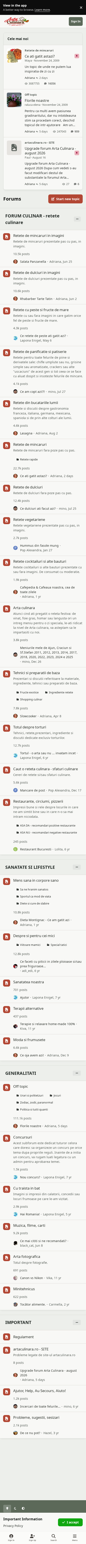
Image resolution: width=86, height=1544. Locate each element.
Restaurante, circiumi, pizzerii (38, 801)
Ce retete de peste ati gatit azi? (43, 336)
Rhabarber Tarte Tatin (36, 299)
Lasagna (26, 433)
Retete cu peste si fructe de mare (41, 309)
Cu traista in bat (26, 1188)
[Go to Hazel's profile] (15, 1433)
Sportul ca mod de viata (35, 896)
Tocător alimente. (33, 1304)
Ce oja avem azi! (32, 1055)
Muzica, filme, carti (29, 1225)
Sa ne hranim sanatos (34, 889)
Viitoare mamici (30, 945)
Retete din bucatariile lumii (35, 402)
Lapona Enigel (30, 340)
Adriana (30, 78)
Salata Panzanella (33, 261)
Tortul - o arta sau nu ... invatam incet (48, 753)
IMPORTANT (18, 1322)
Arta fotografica (26, 1256)
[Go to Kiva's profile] (15, 1026)
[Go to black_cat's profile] (15, 1243)
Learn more (8, 7)
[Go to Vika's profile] (15, 1278)
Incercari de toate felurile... (40, 1406)
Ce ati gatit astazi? (40, 56)
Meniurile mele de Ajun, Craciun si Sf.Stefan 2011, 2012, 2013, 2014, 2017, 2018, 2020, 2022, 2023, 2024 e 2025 (48, 652)
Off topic (31, 95)
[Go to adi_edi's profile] (15, 966)
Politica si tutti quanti (34, 1109)
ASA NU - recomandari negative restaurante (48, 832)
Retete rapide (29, 459)
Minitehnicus (24, 1288)
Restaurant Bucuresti (35, 849)
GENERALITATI (20, 1073)
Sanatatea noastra (28, 981)
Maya (28, 60)
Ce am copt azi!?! (32, 392)
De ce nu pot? (30, 1433)
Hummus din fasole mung (39, 545)
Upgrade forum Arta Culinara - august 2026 (50, 150)
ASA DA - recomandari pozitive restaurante (47, 825)
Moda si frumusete (29, 1039)
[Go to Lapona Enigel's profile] (15, 338)
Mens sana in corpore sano (36, 880)
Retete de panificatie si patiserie (39, 351)
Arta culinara (24, 607)
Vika (49, 1278)
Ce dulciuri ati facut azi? (38, 508)
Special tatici (59, 945)
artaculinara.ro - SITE (39, 143)
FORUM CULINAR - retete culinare (32, 219)
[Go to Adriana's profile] (15, 261)
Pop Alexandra (30, 550)
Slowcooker (28, 716)
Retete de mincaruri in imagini (38, 235)
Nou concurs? (30, 1177)
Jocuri (57, 1095)
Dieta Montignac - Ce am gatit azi (44, 920)
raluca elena (32, 105)
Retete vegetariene (29, 519)
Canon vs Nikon (31, 1278)
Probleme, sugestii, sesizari (36, 1417)
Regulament (23, 1336)
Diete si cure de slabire (34, 903)
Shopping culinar (31, 699)
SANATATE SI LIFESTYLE (30, 867)
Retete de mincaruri (39, 50)
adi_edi (27, 971)
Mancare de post (32, 790)
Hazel (47, 1433)
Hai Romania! (30, 1214)
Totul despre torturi (29, 727)
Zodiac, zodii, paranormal (36, 1102)
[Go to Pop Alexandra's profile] (15, 548)
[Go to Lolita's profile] (15, 849)
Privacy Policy (13, 1526)
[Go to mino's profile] (15, 391)
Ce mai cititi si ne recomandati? (43, 1241)
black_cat (27, 1245)
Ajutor (24, 997)
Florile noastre (37, 100)
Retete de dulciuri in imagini (36, 272)
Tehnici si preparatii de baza (36, 672)
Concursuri (22, 1137)
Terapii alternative (28, 1008)
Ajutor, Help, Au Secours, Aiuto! (39, 1390)
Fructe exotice (29, 692)
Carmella (55, 1304)
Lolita (59, 849)
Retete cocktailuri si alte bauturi (39, 561)
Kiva (23, 1028)
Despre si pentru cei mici (34, 935)
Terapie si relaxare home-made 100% (47, 1024)
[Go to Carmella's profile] (15, 1304)
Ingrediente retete (61, 692)
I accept (73, 1522)
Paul (27, 157)
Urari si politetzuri (31, 1095)
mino (52, 392)
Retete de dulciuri (28, 487)
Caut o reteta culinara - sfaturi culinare (45, 768)
